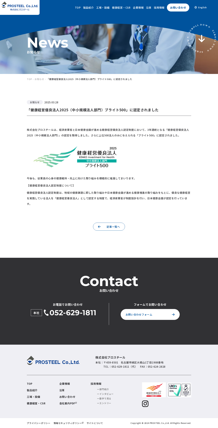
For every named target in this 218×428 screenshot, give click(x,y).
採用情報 (159, 7)
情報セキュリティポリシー (68, 423)
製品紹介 (88, 7)
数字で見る (105, 398)
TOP (78, 7)
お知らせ (39, 79)
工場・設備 (103, 7)
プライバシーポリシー (38, 423)
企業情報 (138, 7)
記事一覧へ (113, 227)
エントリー (105, 403)
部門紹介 (104, 389)
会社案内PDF (67, 403)
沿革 (148, 7)
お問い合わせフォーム (139, 314)
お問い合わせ (178, 7)
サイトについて (95, 423)
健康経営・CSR (121, 7)
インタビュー (106, 394)
